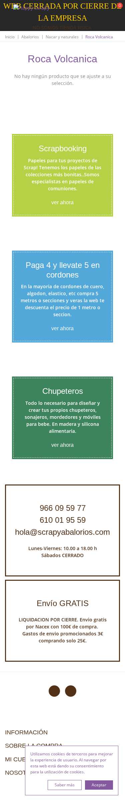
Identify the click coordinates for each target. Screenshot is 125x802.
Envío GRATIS (63, 603)
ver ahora (62, 202)
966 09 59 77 (63, 507)
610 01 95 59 (63, 519)
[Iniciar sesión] (94, 9)
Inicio (10, 37)
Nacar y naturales (62, 37)
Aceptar (99, 785)
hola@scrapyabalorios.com (62, 531)
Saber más (65, 785)
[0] (115, 10)
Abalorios (30, 37)
